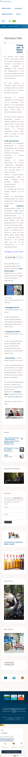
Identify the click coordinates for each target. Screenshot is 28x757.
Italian (17, 755)
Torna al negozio (7, 740)
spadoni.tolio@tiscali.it (15, 396)
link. (12, 280)
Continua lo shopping (11, 752)
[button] (20, 19)
